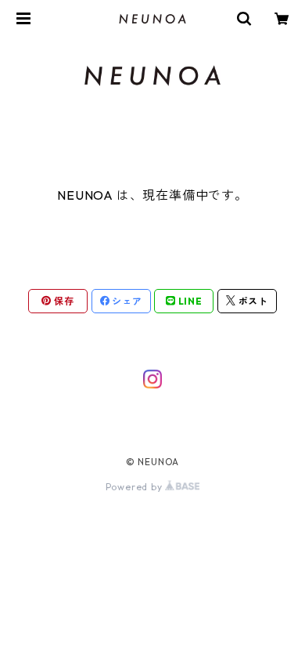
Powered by (136, 487)
